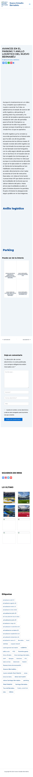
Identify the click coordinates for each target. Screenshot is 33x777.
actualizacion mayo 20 (9, 623)
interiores (19, 658)
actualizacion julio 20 (9, 613)
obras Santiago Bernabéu (11, 680)
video (4, 692)
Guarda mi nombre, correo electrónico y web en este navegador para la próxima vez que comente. (16, 412)
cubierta (24, 647)
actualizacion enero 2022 (10, 610)
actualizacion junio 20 (9, 620)
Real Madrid (7, 684)
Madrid (24, 662)
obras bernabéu (7, 677)
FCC (14, 651)
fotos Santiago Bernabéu (21, 655)
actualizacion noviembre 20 (11, 626)
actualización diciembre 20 (11, 637)
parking (26, 680)
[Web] (16, 404)
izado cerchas (7, 662)
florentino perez (23, 651)
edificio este (6, 651)
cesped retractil (15, 644)
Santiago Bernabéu (21, 684)
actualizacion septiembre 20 (11, 633)
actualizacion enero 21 (9, 606)
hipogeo (11, 658)
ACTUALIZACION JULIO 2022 (11, 616)
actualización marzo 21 (9, 640)
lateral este (16, 662)
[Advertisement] (16, 28)
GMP (4, 658)
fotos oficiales (7, 655)
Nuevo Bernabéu (9, 669)
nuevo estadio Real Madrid (12, 673)
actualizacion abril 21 (8, 600)
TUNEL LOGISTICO (22, 688)
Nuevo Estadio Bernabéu (16, 4)
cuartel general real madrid (10, 647)
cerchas (5, 644)
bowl (27, 640)
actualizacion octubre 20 (11, 630)
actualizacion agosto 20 (9, 603)
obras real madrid (20, 677)
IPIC (25, 658)
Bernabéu (21, 640)
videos (11, 692)
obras (25, 673)
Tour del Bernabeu (8, 688)
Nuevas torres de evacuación (12, 665)
